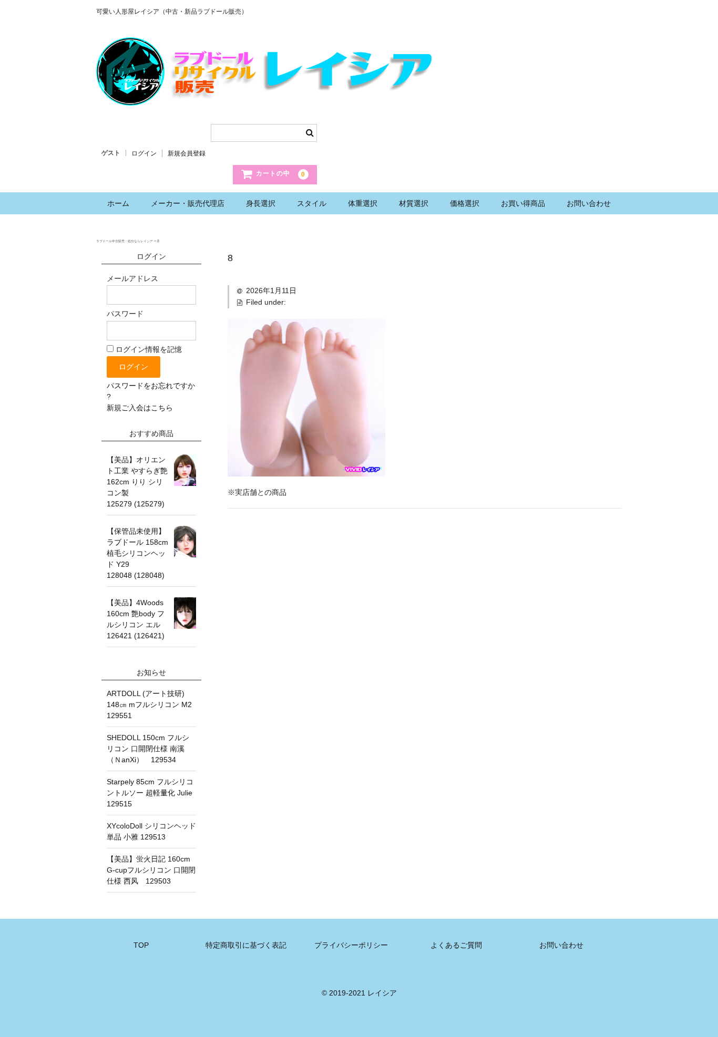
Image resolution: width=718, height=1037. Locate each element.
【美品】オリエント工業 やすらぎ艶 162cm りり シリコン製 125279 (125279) (137, 481)
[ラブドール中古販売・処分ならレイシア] (267, 95)
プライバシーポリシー (351, 945)
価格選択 (464, 203)
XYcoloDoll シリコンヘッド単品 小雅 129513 (151, 831)
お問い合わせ (589, 203)
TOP (141, 945)
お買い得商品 (523, 203)
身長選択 (260, 203)
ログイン (144, 153)
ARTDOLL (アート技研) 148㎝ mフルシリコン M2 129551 (151, 704)
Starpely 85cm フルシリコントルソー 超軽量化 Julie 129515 (151, 792)
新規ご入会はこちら (140, 407)
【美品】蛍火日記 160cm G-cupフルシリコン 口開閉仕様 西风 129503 (151, 870)
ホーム (118, 203)
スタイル (311, 203)
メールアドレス (132, 278)
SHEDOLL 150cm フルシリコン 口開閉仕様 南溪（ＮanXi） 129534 (148, 748)
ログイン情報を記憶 (148, 349)
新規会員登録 (187, 153)
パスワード (125, 313)
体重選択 (362, 203)
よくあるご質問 (456, 945)
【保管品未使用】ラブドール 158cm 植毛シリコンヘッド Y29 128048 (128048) (137, 553)
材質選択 (413, 203)
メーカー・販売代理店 (187, 203)
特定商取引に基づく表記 (246, 945)
